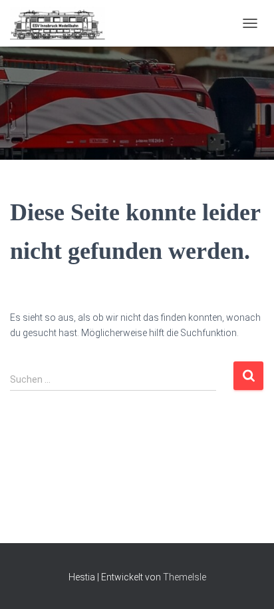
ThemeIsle (184, 577)
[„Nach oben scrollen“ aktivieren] (248, 582)
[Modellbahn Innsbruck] (62, 23)
